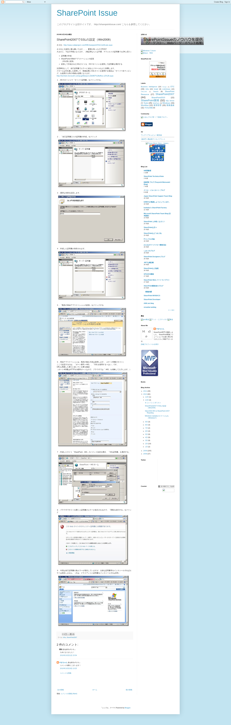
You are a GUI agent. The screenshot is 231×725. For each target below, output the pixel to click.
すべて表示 (171, 310)
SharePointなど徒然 (151, 268)
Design (164, 87)
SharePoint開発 (150, 100)
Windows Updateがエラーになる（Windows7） (157, 417)
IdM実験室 (147, 171)
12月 (147, 397)
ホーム (94, 690)
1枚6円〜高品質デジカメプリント (153, 139)
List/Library (166, 89)
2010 (145, 394)
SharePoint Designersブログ (154, 257)
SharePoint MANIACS (152, 296)
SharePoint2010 (158, 97)
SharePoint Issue (87, 12)
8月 (146, 425)
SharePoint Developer (152, 299)
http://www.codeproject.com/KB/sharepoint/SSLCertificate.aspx (88, 45)
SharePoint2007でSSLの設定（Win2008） (155, 407)
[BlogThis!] (65, 634)
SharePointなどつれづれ (153, 233)
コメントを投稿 (65, 673)
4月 (146, 437)
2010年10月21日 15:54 (68, 655)
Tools (146, 103)
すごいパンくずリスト (153, 403)
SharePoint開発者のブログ (153, 286)
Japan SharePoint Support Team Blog (158, 196)
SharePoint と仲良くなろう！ (154, 222)
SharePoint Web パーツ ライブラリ (157, 280)
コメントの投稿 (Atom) (69, 694)
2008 (145, 454)
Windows (166, 103)
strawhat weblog (150, 307)
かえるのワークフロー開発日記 (155, 245)
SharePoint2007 (72, 637)
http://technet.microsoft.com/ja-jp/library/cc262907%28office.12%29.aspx (85, 76)
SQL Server (170, 101)
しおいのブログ (149, 251)
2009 (145, 451)
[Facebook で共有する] (71, 634)
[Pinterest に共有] (73, 634)
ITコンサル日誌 (149, 239)
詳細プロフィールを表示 (150, 344)
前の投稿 (129, 690)
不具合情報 (149, 108)
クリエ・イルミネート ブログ (154, 190)
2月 (146, 444)
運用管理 (157, 105)
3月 (146, 440)
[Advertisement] (94, 682)
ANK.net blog (149, 303)
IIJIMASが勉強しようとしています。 (157, 202)
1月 (146, 447)
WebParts (156, 103)
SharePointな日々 (150, 227)
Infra (64, 637)
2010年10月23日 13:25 (68, 668)
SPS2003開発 (149, 274)
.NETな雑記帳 (149, 262)
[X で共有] (68, 634)
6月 (146, 431)
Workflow (145, 105)
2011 (145, 391)
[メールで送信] (63, 634)
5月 (146, 434)
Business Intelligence (149, 87)
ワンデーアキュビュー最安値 (151, 135)
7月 (146, 428)
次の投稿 (60, 690)
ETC (172, 87)
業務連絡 (170, 105)
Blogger (127, 708)
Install (156, 89)
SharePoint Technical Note (154, 176)
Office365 (144, 91)
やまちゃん (63, 662)
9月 (146, 422)
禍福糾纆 (148, 292)
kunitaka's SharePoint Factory (155, 208)
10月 (147, 400)
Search (155, 91)
